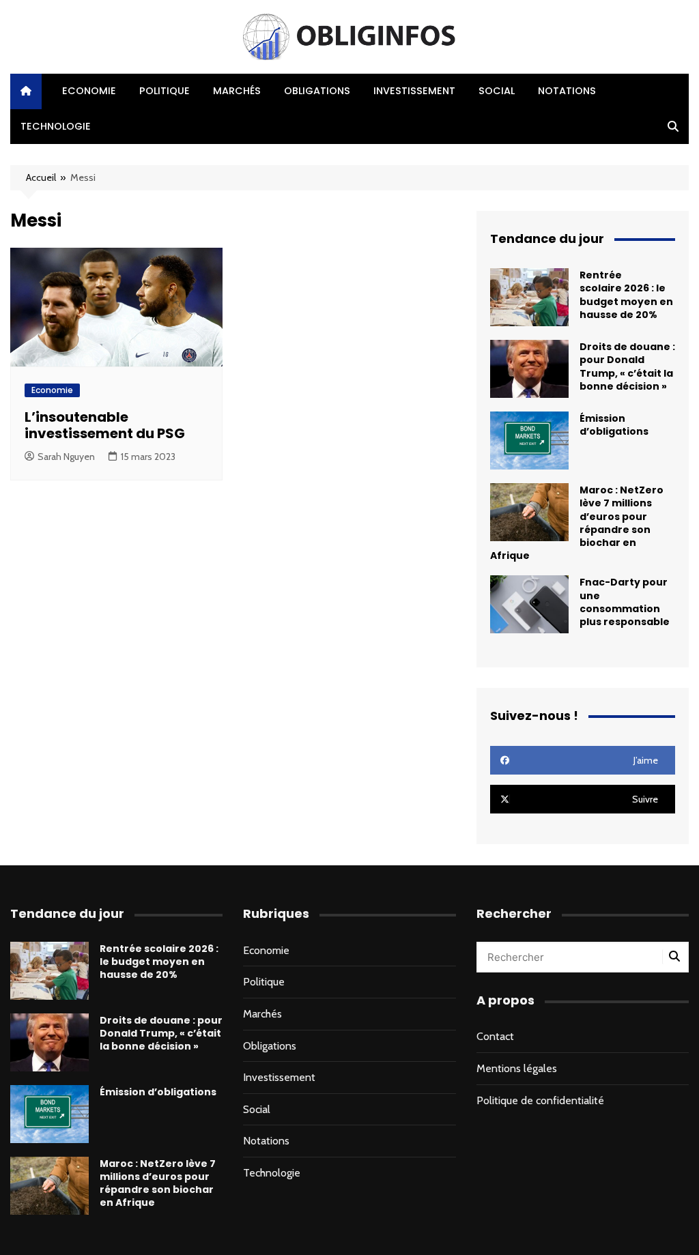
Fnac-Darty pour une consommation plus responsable (625, 602)
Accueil (41, 177)
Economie (89, 91)
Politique (164, 91)
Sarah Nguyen (66, 456)
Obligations (317, 91)
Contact (495, 1036)
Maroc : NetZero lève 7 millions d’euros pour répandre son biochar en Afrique (158, 1183)
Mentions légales (516, 1068)
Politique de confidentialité (540, 1100)
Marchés (237, 91)
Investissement (414, 91)
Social (497, 91)
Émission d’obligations (614, 425)
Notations (567, 91)
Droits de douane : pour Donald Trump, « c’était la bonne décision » (627, 366)
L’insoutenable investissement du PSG (105, 425)
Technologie (55, 126)
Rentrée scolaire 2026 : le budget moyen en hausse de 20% (626, 294)
